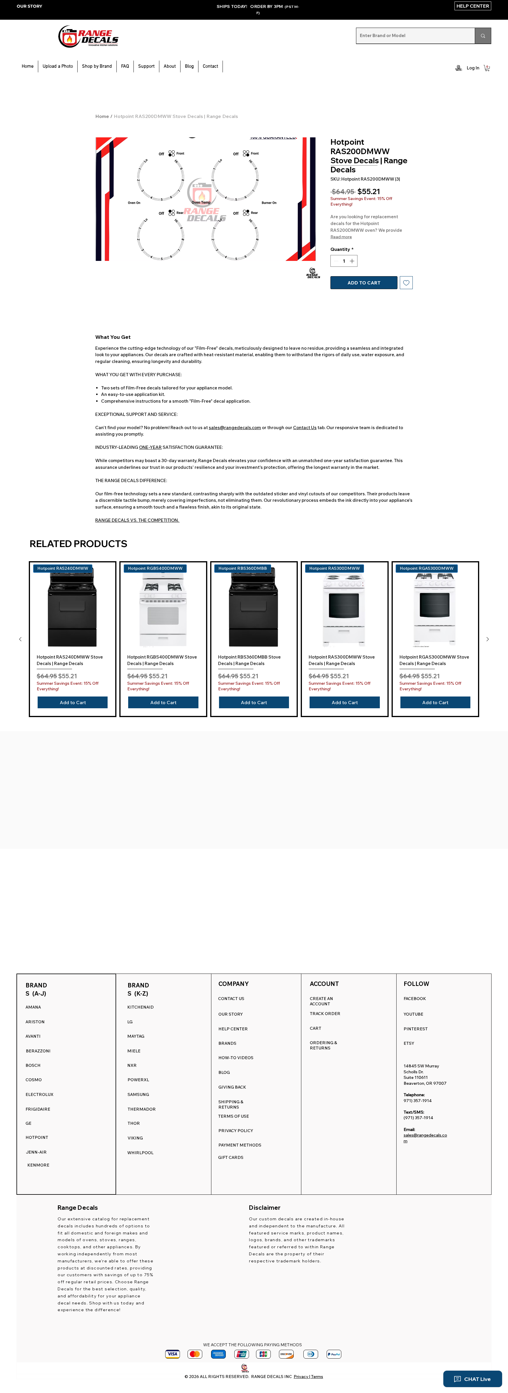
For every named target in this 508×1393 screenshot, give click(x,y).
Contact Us (305, 427)
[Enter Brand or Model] (483, 36)
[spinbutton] (344, 260)
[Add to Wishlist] (406, 282)
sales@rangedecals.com (235, 427)
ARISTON (35, 1021)
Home (102, 116)
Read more (341, 236)
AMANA (33, 1007)
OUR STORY (29, 6)
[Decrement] (335, 260)
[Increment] (352, 260)
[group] (254, 639)
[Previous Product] (20, 639)
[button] (146, 66)
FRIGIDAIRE (38, 1109)
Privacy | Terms (308, 1376)
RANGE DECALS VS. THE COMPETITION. (137, 520)
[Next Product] (487, 639)
